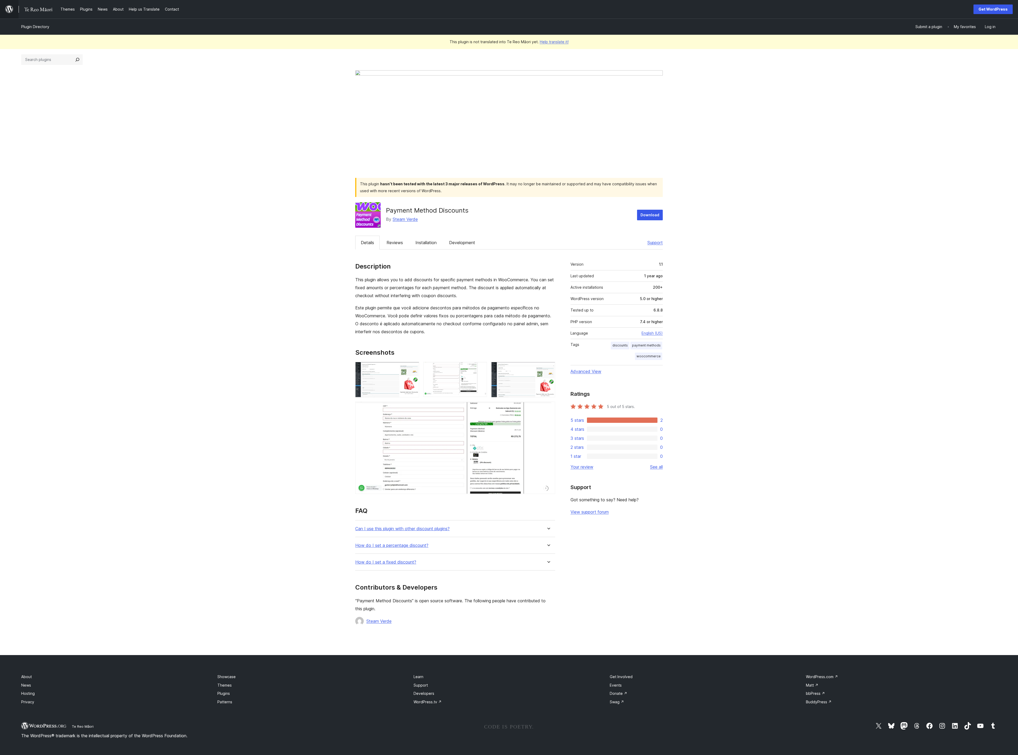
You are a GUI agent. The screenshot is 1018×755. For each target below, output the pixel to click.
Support (655, 242)
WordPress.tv (428, 702)
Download (649, 215)
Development (462, 242)
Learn (418, 676)
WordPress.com (822, 676)
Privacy (27, 702)
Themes (224, 685)
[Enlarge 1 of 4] (412, 369)
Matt (812, 685)
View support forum (590, 512)
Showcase (226, 676)
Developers (424, 693)
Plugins (223, 693)
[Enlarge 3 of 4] (548, 369)
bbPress (815, 693)
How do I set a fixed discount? (385, 562)
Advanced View (586, 371)
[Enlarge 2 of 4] (479, 369)
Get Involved (621, 676)
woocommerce (649, 356)
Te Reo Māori (83, 726)
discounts (620, 345)
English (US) (652, 333)
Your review (582, 466)
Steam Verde (405, 219)
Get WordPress (993, 9)
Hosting (28, 693)
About (26, 676)
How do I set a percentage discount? (391, 545)
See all (656, 466)
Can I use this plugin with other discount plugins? (402, 528)
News (26, 685)
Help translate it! (554, 41)
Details (367, 242)
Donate (618, 693)
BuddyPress (819, 702)
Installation (426, 242)
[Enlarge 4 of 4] (548, 408)
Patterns (224, 702)
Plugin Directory (35, 26)
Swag (617, 702)
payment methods (646, 345)
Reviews (395, 242)
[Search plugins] (77, 59)
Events (616, 685)
